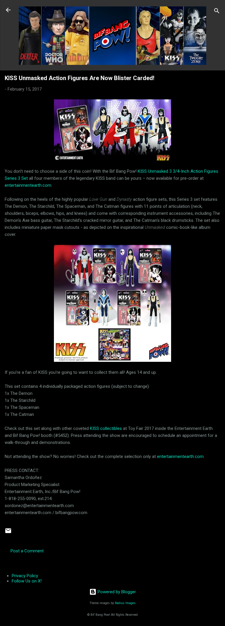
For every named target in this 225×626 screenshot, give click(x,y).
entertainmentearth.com (28, 185)
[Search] (216, 12)
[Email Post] (8, 532)
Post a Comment (27, 551)
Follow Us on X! (27, 581)
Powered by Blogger (116, 591)
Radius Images (125, 603)
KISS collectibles (106, 428)
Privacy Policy (25, 575)
